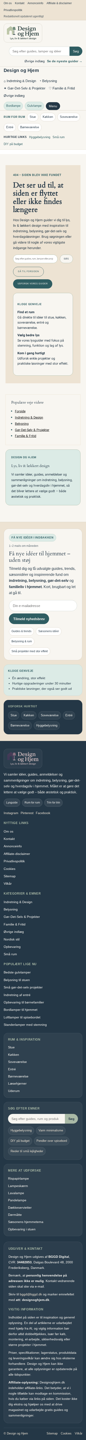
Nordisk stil (11, 939)
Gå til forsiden (28, 271)
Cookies (9, 869)
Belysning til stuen (17, 980)
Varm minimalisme (51, 1130)
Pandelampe (17, 1200)
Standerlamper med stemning (25, 1024)
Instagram (11, 813)
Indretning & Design (29, 417)
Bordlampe (13, 105)
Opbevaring (12, 947)
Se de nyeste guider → (64, 61)
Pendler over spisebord (51, 1140)
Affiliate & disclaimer (59, 3)
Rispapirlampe (18, 1178)
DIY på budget (13, 144)
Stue (33, 117)
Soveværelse (69, 117)
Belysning (22, 423)
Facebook (43, 813)
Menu (53, 106)
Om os (8, 3)
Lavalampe (16, 1193)
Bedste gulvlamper (17, 972)
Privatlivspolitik (13, 10)
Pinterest (27, 813)
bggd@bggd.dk (31, 1294)
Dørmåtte (15, 1215)
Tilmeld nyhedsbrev (29, 619)
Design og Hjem (21, 70)
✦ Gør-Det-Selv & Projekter (24, 88)
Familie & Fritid (25, 436)
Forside (20, 411)
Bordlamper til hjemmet (20, 1010)
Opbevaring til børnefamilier (24, 1002)
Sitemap (10, 876)
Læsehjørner (17, 1083)
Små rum (59, 137)
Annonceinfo (35, 3)
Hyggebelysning (39, 137)
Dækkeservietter (20, 1207)
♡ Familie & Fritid (62, 88)
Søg (76, 51)
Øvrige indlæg (35, 61)
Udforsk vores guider (33, 283)
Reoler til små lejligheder (27, 1151)
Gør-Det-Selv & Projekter (32, 430)
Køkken (48, 117)
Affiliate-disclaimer (17, 854)
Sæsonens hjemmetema (25, 1222)
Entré (9, 127)
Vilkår (8, 883)
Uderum (14, 1091)
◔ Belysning (48, 81)
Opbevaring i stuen (22, 1229)
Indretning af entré (17, 995)
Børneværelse (29, 127)
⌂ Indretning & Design (20, 81)
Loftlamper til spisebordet (22, 1017)
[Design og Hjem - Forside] (23, 33)
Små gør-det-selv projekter (23, 987)
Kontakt (19, 3)
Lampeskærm (18, 1186)
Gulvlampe (34, 105)
